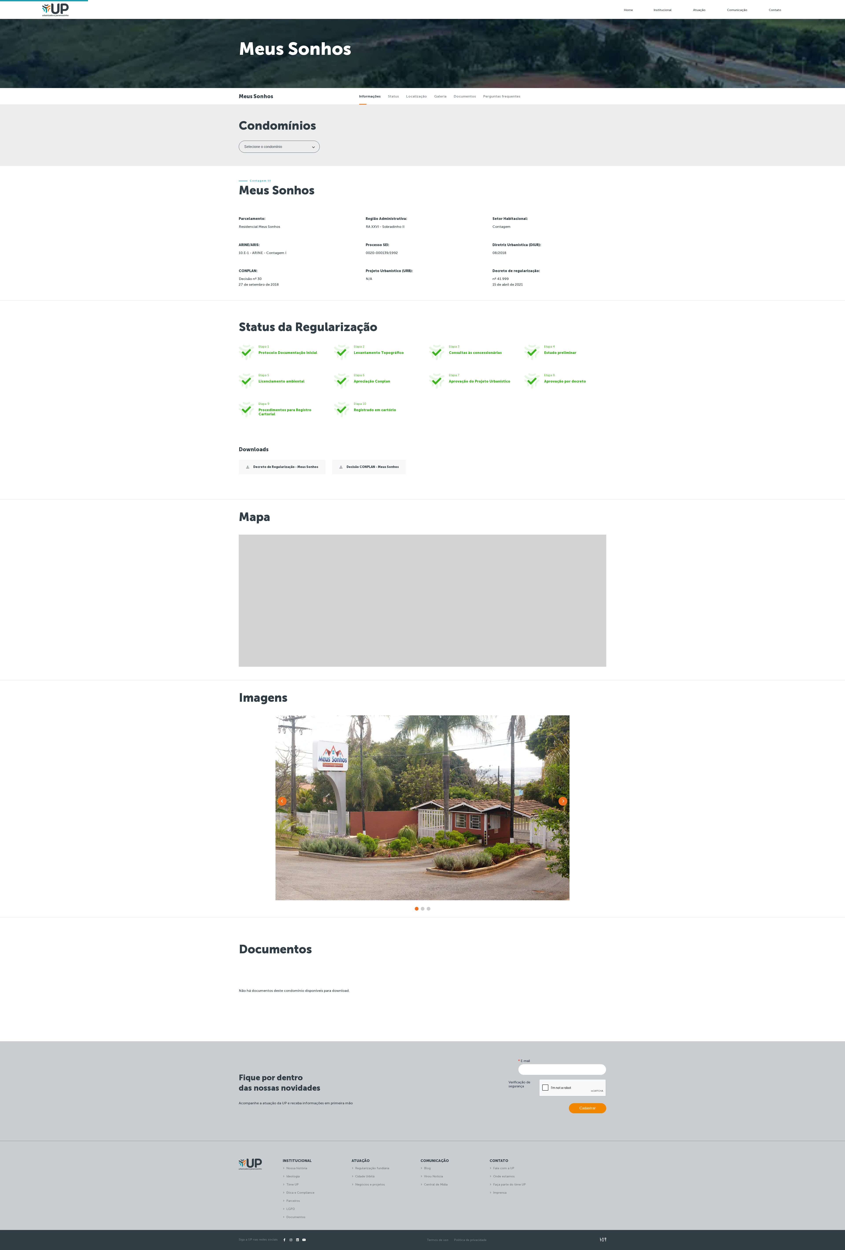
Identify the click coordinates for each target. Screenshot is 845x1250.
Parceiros (293, 1201)
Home (628, 10)
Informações (370, 96)
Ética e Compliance (300, 1193)
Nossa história (296, 1168)
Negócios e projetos (370, 1184)
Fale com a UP (503, 1168)
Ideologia (293, 1176)
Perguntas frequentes (501, 96)
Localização (416, 96)
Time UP (292, 1184)
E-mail (524, 1061)
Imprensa (500, 1193)
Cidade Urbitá (365, 1176)
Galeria (440, 96)
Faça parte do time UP (509, 1184)
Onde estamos (504, 1176)
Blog (427, 1168)
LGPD (290, 1209)
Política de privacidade (470, 1240)
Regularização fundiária (372, 1168)
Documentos (465, 96)
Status (393, 96)
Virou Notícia (433, 1176)
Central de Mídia (436, 1184)
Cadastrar (587, 1108)
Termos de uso (437, 1240)
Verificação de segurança (519, 1084)
